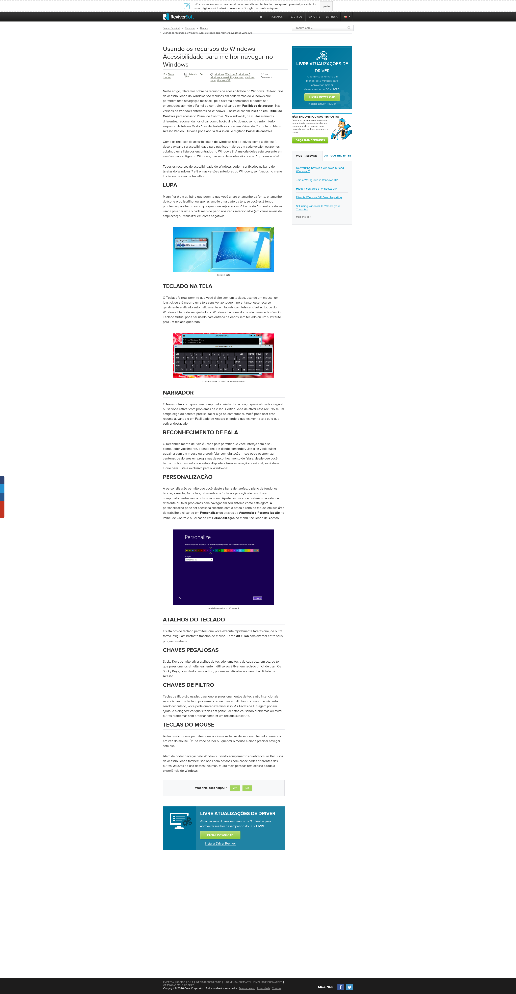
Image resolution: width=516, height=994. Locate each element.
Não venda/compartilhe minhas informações (253, 982)
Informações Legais (208, 982)
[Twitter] (349, 990)
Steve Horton (168, 76)
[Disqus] (223, 913)
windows (219, 74)
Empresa (168, 982)
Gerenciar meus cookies (178, 985)
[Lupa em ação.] (223, 272)
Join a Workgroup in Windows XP (317, 180)
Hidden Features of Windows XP (316, 188)
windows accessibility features (226, 77)
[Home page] (261, 16)
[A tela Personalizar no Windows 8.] (223, 606)
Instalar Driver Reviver (220, 843)
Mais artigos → (303, 216)
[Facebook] (340, 990)
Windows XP (223, 80)
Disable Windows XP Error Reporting (319, 197)
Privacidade (263, 988)
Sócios (180, 982)
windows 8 (244, 74)
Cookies (276, 988)
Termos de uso (247, 988)
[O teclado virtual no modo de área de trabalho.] (223, 379)
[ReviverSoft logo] (178, 16)
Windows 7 (231, 74)
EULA (190, 982)
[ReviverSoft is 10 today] (252, 16)
